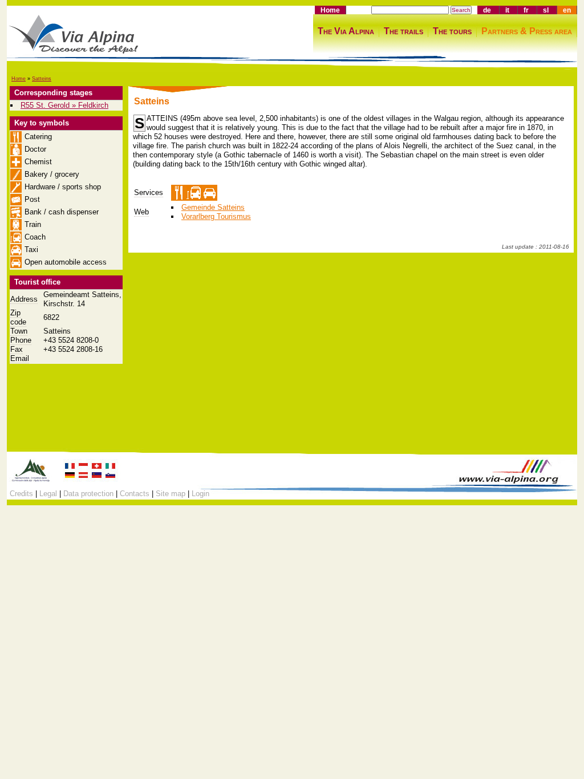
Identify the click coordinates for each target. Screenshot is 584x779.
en (567, 10)
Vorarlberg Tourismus (216, 216)
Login (200, 493)
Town (18, 331)
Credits (21, 493)
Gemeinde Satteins (213, 207)
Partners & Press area (526, 31)
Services (148, 192)
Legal (48, 493)
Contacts (134, 493)
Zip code (18, 317)
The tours (452, 31)
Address (24, 299)
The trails (403, 31)
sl (546, 10)
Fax (16, 349)
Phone (20, 340)
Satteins (41, 79)
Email (19, 358)
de (487, 10)
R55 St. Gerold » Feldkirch (64, 105)
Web (141, 212)
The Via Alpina (346, 31)
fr (526, 10)
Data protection (88, 493)
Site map (170, 493)
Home (330, 10)
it (507, 10)
